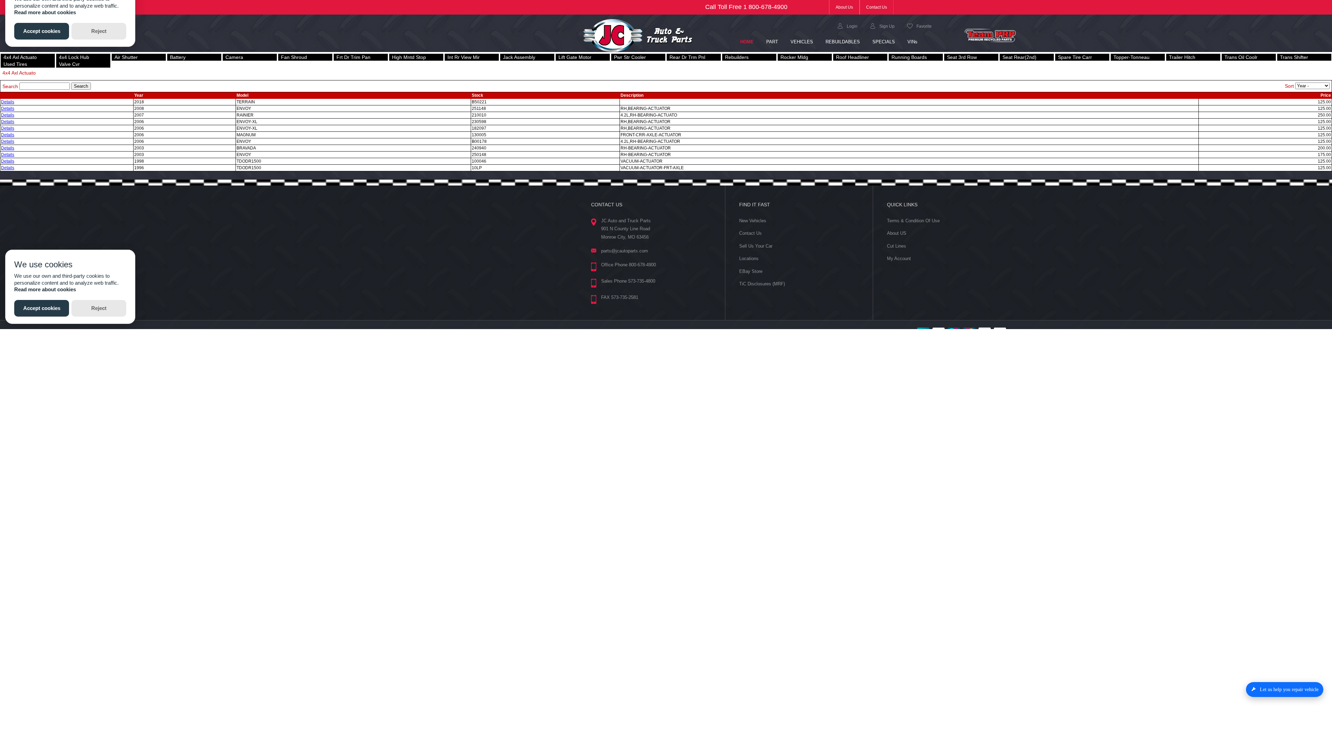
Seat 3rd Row (962, 57)
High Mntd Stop (409, 57)
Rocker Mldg (794, 57)
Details (7, 102)
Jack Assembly (519, 57)
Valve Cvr (69, 64)
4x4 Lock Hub (74, 57)
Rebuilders (737, 57)
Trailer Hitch (1182, 57)
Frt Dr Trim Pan (353, 57)
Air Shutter (126, 57)
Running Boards (909, 57)
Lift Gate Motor (574, 57)
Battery (178, 57)
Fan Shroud (294, 57)
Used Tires (15, 64)
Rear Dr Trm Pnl (687, 57)
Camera (234, 57)
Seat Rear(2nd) (1019, 57)
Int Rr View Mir (463, 57)
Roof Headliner (852, 57)
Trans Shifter (1294, 57)
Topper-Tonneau (1131, 57)
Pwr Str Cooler (630, 57)
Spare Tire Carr (1075, 57)
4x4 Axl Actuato (20, 57)
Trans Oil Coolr (1240, 57)
